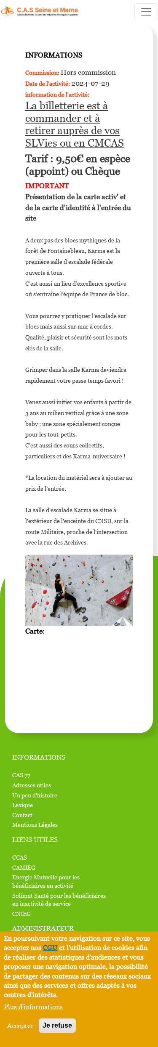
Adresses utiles (31, 785)
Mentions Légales (35, 824)
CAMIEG (23, 867)
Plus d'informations (33, 1006)
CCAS (19, 857)
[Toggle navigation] (146, 11)
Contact (22, 814)
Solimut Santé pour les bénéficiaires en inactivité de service (59, 900)
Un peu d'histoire (34, 795)
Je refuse (57, 1025)
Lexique (22, 804)
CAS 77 (21, 775)
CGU (50, 947)
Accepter (20, 1025)
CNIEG (21, 913)
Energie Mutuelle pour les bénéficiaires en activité (46, 881)
